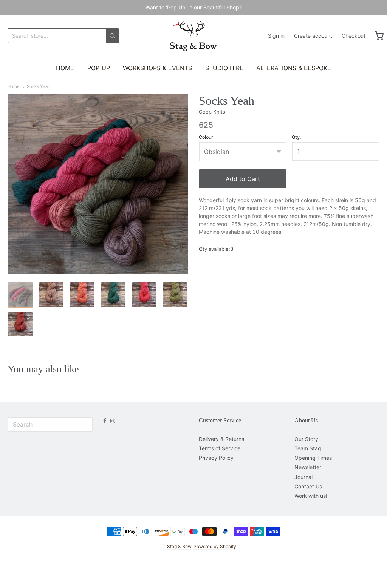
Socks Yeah (38, 86)
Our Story (306, 439)
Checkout (353, 35)
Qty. (296, 137)
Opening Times (313, 457)
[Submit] (112, 35)
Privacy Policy (216, 457)
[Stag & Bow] (193, 36)
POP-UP (98, 68)
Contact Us (308, 486)
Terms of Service (219, 448)
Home (14, 86)
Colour (206, 137)
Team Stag (307, 448)
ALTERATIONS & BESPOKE (293, 68)
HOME (65, 68)
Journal (303, 477)
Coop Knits (212, 112)
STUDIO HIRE (224, 68)
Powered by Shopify (215, 546)
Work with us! (310, 496)
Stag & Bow (179, 546)
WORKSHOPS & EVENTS (157, 68)
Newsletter (307, 467)
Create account (313, 35)
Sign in (276, 35)
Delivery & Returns (221, 439)
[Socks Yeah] (20, 294)
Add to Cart (243, 179)
